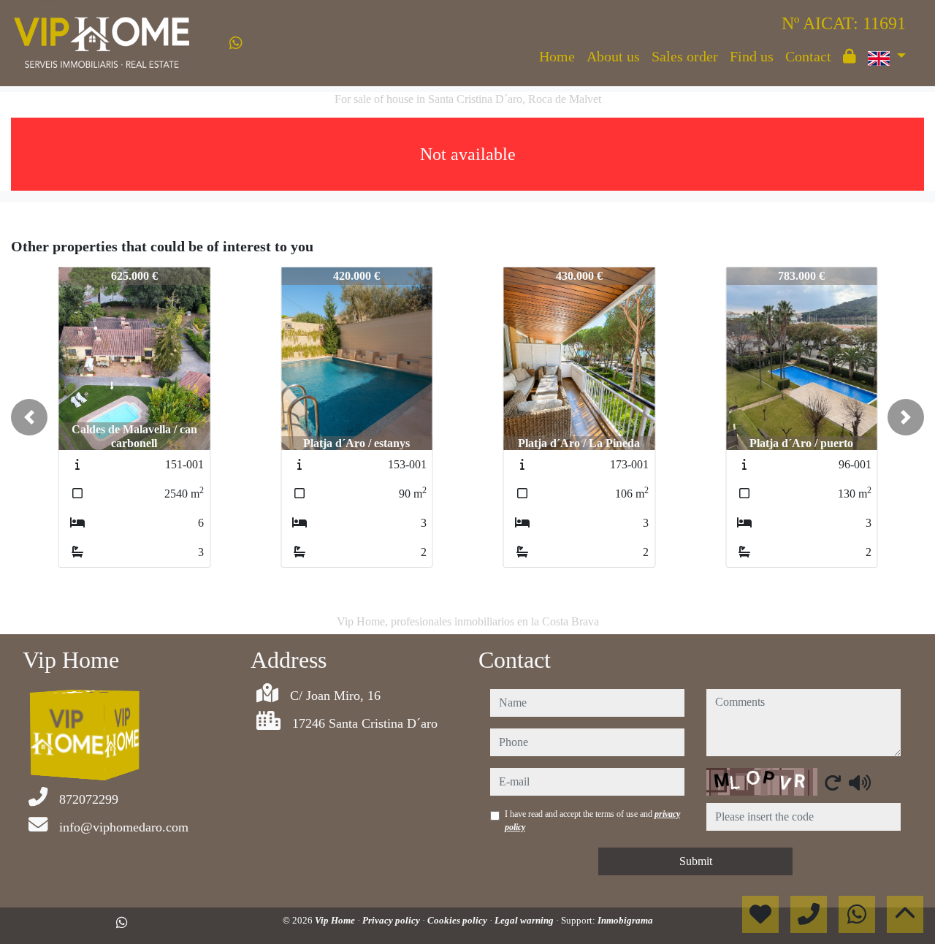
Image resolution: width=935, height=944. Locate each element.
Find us (752, 56)
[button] (29, 417)
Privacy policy (392, 920)
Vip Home (336, 920)
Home (557, 56)
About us (613, 56)
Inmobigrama (625, 920)
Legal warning (525, 920)
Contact (808, 56)
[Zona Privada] (849, 56)
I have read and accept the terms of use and (592, 820)
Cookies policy (458, 920)
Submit (695, 861)
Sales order (685, 56)
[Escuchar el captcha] (859, 782)
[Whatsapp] (236, 43)
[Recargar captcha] (832, 782)
